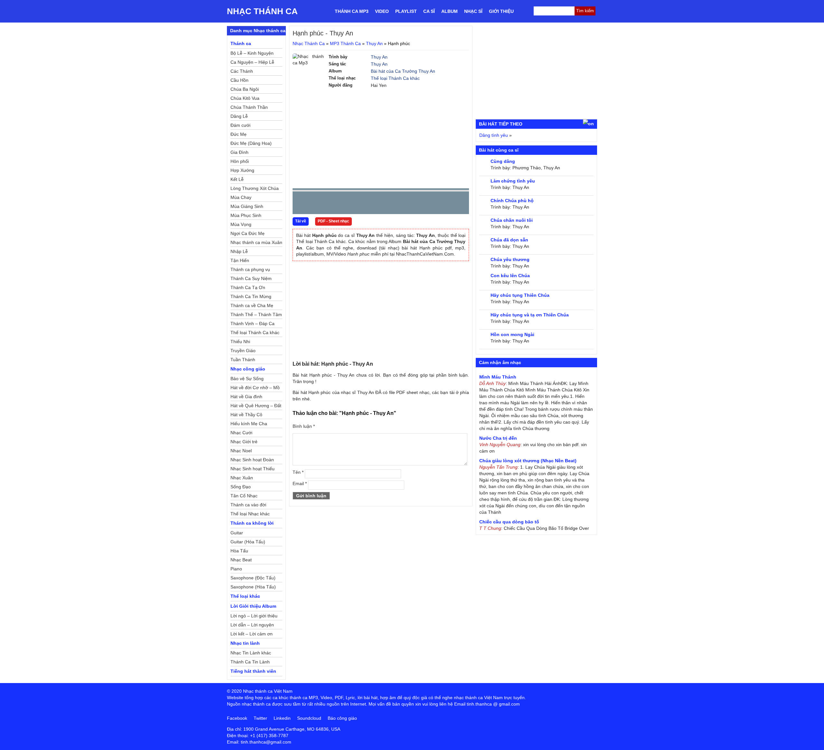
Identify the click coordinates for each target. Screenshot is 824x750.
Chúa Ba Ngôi (244, 89)
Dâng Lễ (239, 116)
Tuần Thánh (242, 359)
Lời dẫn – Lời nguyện (252, 624)
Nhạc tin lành (245, 643)
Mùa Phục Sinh (245, 215)
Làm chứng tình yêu (513, 180)
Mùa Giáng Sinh (246, 206)
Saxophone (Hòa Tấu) (253, 586)
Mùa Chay (240, 197)
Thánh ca (240, 43)
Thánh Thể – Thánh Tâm (256, 314)
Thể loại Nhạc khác (250, 513)
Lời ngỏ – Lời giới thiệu (253, 615)
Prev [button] (301, 204)
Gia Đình (239, 152)
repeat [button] (355, 204)
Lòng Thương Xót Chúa (254, 188)
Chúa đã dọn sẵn (509, 239)
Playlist (406, 11)
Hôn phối (239, 161)
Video (382, 11)
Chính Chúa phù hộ (512, 200)
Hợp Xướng (242, 170)
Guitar (236, 532)
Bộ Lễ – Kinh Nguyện (252, 53)
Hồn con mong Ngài (512, 334)
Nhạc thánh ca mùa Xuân (256, 242)
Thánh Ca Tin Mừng (250, 296)
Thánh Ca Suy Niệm (251, 278)
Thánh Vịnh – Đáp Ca (252, 323)
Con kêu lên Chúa (510, 275)
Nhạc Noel (241, 450)
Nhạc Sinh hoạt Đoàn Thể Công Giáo (252, 460)
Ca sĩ (429, 11)
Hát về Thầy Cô (246, 414)
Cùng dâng (503, 161)
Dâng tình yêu (493, 135)
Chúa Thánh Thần (249, 107)
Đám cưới (240, 125)
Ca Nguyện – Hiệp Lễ (252, 62)
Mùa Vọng (240, 224)
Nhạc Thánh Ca (262, 11)
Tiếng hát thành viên (253, 671)
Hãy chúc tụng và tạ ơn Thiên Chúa (530, 314)
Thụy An (374, 43)
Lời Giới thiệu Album (253, 606)
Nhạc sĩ (473, 11)
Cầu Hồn (239, 80)
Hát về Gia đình (246, 396)
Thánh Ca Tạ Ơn (247, 287)
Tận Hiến (239, 260)
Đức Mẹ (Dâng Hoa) (251, 143)
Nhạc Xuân (241, 477)
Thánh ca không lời (252, 523)
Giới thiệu (501, 11)
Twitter (260, 718)
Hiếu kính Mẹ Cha (248, 423)
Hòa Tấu (239, 550)
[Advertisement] (380, 138)
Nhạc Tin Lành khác (250, 652)
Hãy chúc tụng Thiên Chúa (520, 295)
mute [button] (425, 203)
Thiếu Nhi (240, 341)
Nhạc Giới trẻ (244, 441)
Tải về (300, 221)
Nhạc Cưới (241, 432)
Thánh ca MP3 (352, 11)
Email (300, 483)
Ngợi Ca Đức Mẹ (247, 233)
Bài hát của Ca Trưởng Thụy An (403, 71)
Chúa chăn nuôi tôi (512, 220)
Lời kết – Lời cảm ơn (251, 633)
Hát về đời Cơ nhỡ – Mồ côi (255, 388)
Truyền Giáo (243, 350)
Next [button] (334, 204)
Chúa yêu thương (510, 259)
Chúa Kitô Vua (244, 98)
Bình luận (304, 426)
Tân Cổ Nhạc (244, 495)
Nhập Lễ (239, 251)
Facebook (237, 718)
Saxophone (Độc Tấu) (253, 577)
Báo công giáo (342, 718)
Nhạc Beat (241, 559)
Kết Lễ (237, 179)
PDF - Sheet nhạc (333, 221)
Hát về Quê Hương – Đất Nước (255, 406)
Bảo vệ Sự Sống (247, 378)
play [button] (317, 203)
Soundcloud (309, 718)
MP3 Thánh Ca (345, 43)
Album (449, 11)
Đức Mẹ (238, 134)
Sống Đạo (240, 486)
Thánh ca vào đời (248, 504)
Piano (236, 568)
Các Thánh (241, 71)
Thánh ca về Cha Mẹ (251, 305)
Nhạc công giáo (247, 368)
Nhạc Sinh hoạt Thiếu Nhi (252, 469)
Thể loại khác (245, 596)
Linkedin (282, 718)
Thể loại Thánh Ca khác (395, 78)
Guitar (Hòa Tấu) (247, 541)
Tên (298, 472)
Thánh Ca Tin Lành (250, 661)
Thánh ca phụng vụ (250, 269)
